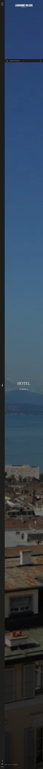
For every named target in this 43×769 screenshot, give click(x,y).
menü (2, 4)
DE (2, 760)
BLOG (2, 766)
